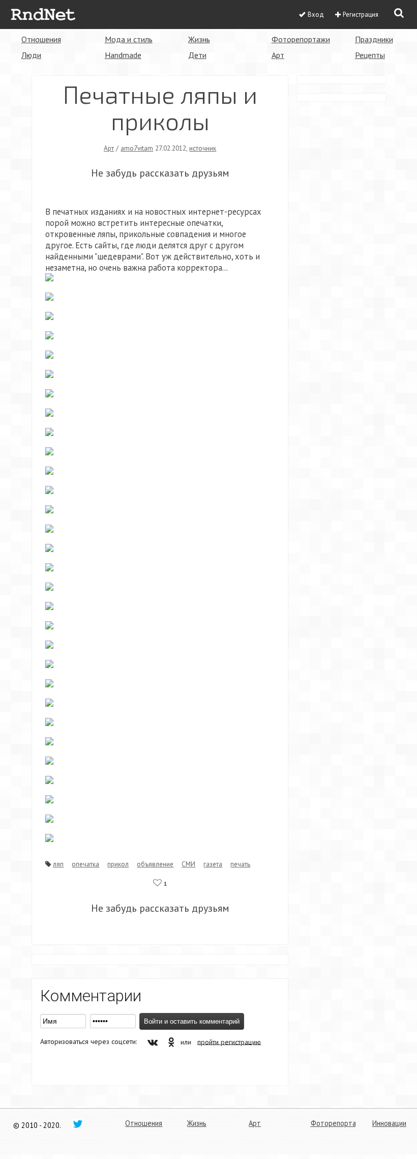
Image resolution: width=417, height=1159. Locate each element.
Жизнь (199, 39)
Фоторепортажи (301, 39)
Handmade (123, 55)
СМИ (188, 863)
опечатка (85, 863)
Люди (31, 55)
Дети (197, 55)
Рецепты (370, 55)
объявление (155, 863)
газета (212, 863)
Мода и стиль (129, 39)
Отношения (41, 39)
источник (202, 148)
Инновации (389, 1123)
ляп (58, 863)
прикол (118, 863)
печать (240, 863)
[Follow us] (78, 1123)
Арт (278, 55)
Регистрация (360, 14)
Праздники (374, 39)
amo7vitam (137, 148)
